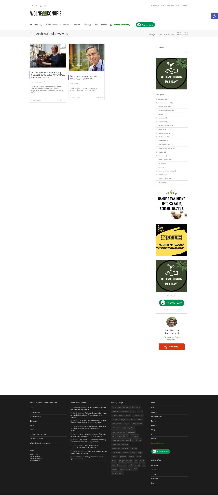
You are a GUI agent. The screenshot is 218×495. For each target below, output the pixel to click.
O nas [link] (32, 408)
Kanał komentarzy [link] (36, 458)
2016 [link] (114, 407)
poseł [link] (139, 457)
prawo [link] (160, 167)
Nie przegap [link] (162, 156)
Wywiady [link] (39, 82)
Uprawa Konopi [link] (163, 178)
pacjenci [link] (123, 457)
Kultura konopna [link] (163, 133)
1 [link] (43, 82)
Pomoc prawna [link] (181, 6)
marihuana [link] (134, 436)
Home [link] (153, 408)
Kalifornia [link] (138, 420)
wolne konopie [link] (117, 473)
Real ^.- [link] (154, 483)
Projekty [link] (76, 25)
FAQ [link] (96, 25)
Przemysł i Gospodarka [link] (165, 171)
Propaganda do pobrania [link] (38, 434)
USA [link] (135, 469)
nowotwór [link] (126, 452)
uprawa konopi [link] (125, 469)
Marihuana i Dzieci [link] (164, 144)
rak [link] (136, 461)
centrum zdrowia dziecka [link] (121, 416)
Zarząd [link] (32, 425)
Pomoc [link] (66, 25)
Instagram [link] (154, 479)
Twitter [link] (153, 470)
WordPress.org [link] (35, 460)
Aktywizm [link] (33, 82)
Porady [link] (160, 163)
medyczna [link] (137, 440)
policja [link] (131, 457)
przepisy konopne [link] (125, 461)
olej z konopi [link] (137, 452)
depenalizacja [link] (138, 416)
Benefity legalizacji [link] (164, 106)
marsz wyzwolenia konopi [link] (121, 440)
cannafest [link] (125, 411)
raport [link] (142, 461)
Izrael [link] (131, 420)
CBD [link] (133, 411)
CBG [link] (139, 411)
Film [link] (159, 114)
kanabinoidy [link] (116, 424)
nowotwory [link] (116, 452)
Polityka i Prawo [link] (163, 159)
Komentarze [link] (162, 122)
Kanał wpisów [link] (35, 456)
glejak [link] (123, 420)
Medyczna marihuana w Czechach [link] (124, 448)
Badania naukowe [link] (163, 103)
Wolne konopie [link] (52, 25)
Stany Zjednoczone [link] (119, 465)
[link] (214, 16)
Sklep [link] (86, 25)
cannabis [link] (115, 411)
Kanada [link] (126, 424)
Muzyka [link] (160, 152)
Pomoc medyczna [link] (167, 6)
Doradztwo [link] (155, 6)
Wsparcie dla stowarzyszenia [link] (40, 443)
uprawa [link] (114, 469)
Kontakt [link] (104, 25)
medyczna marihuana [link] (120, 444)
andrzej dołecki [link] (123, 407)
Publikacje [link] (161, 175)
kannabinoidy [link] (137, 424)
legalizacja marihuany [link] (120, 436)
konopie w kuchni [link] (118, 432)
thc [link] (144, 465)
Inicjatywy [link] (161, 118)
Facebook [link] (154, 465)
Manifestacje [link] (162, 137)
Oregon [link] (114, 457)
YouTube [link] (154, 474)
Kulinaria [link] (161, 129)
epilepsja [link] (115, 420)
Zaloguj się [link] (34, 454)
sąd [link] (130, 465)
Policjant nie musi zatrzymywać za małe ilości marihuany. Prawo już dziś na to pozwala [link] (88, 415)
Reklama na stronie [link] (37, 439)
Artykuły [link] (39, 25)
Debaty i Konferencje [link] (164, 110)
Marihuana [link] (161, 140)
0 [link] (75, 83)
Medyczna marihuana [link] (165, 148)
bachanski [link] (136, 407)
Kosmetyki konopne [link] (164, 125)
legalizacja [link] (131, 432)
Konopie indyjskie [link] (127, 428)
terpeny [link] (137, 465)
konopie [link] (115, 428)
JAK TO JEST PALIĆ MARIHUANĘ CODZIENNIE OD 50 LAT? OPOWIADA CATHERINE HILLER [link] (47, 74)
